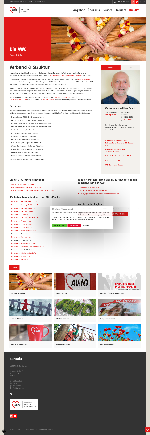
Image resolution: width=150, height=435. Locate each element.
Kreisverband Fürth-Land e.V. (21, 224)
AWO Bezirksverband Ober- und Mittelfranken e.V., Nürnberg (32, 190)
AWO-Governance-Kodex (114, 165)
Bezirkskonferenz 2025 (113, 161)
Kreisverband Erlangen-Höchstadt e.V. (24, 218)
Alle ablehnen (74, 225)
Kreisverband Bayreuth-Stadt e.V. (23, 211)
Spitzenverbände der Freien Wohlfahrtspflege (65, 75)
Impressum (20, 429)
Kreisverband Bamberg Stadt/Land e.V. (24, 205)
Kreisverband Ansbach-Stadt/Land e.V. (24, 202)
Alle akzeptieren (59, 225)
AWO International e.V (62, 97)
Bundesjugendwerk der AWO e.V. (91, 187)
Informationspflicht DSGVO (45, 429)
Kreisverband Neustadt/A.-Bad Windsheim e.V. (27, 247)
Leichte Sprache (125, 2)
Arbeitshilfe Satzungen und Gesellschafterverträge (115, 151)
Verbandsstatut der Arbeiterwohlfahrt (118, 156)
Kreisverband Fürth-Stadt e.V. (21, 227)
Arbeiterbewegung (83, 79)
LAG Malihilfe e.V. (49, 99)
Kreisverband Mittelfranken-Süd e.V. (24, 243)
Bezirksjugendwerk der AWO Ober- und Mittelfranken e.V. (100, 194)
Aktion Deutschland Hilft (18, 99)
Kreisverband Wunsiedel (19, 259)
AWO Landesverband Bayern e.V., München (26, 187)
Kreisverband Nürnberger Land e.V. (23, 253)
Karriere (120, 10)
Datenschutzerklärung (91, 217)
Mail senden (127, 119)
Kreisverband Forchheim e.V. (21, 221)
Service (107, 10)
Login (143, 2)
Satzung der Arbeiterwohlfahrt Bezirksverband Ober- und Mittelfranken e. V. (119, 143)
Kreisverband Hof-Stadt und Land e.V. (24, 230)
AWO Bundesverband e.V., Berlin (22, 184)
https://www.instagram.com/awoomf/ (133, 2)
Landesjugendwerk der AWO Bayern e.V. (93, 190)
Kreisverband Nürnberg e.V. (20, 256)
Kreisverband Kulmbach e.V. (21, 237)
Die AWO (134, 10)
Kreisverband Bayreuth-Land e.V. (23, 208)
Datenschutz (30, 429)
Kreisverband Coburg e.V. (20, 214)
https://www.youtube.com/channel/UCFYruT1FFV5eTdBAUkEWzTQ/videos (136, 2)
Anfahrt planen (18, 388)
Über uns (94, 10)
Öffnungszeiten (110, 115)
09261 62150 (17, 381)
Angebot (79, 10)
